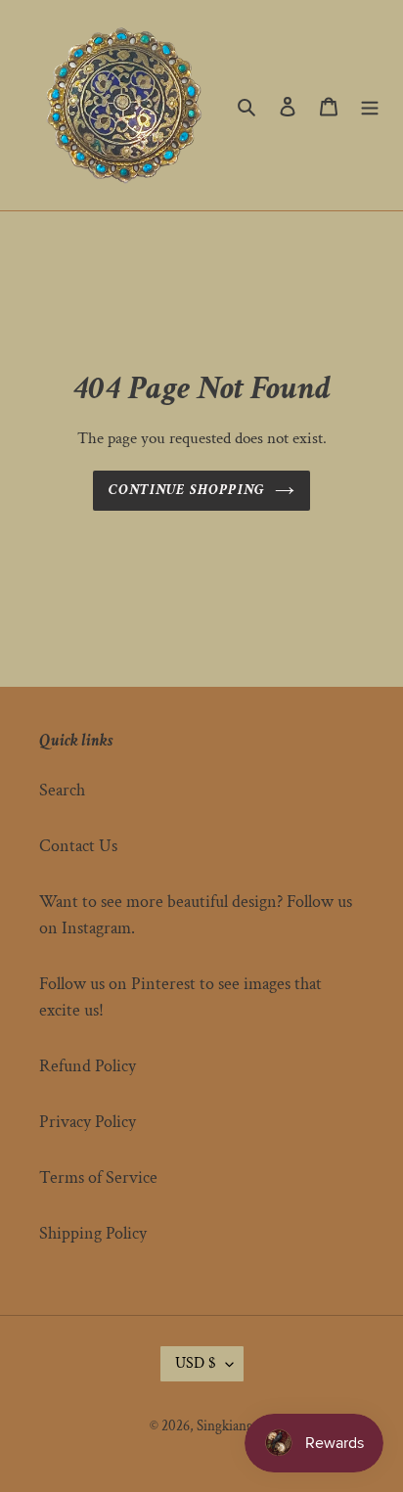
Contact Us (78, 846)
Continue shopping (187, 489)
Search (62, 790)
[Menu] (369, 105)
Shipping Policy (93, 1233)
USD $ (195, 1363)
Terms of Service (98, 1177)
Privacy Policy (87, 1121)
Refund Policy (87, 1066)
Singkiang (225, 1426)
